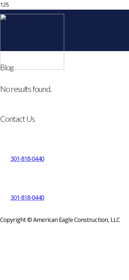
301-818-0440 (27, 159)
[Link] (32, 67)
